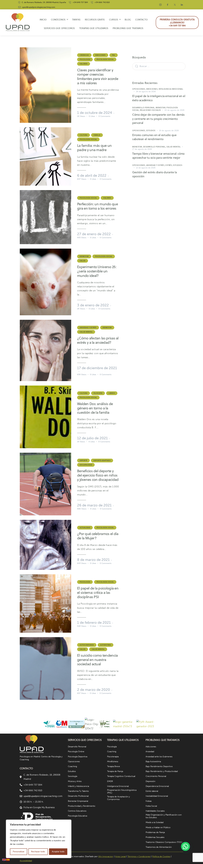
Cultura (83, 135)
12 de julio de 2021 (92, 438)
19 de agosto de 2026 (169, 130)
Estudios (150, 130)
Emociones (100, 55)
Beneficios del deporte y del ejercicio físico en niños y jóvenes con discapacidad (97, 475)
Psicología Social (105, 59)
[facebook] (167, 5)
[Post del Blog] (45, 85)
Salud (82, 260)
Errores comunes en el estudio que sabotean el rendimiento (154, 137)
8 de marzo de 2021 (93, 559)
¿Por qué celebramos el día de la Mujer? (97, 536)
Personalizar (18, 851)
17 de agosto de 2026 (142, 149)
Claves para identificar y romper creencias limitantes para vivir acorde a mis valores (97, 76)
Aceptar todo (58, 851)
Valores (84, 64)
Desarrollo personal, (144, 107)
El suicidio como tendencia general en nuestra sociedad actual (97, 659)
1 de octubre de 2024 (94, 112)
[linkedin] (182, 5)
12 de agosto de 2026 (146, 168)
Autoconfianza (87, 645)
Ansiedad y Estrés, (156, 165)
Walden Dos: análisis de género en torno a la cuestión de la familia (95, 408)
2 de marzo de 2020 (93, 689)
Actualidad (85, 527)
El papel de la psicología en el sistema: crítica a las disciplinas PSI (97, 592)
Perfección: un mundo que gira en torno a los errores (97, 206)
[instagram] (160, 5)
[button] (185, 846)
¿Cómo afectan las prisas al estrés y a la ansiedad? (98, 340)
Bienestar (84, 256)
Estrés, (169, 165)
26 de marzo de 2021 (94, 505)
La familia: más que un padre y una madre (94, 147)
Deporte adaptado (102, 460)
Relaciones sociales (150, 110)
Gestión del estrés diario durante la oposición (154, 174)
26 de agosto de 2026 (146, 91)
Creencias (84, 55)
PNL (113, 55)
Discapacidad (86, 465)
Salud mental (86, 332)
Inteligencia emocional (171, 89)
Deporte (83, 460)
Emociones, (152, 89)
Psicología (85, 59)
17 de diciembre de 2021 (97, 368)
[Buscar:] (158, 66)
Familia (97, 135)
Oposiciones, (139, 89)
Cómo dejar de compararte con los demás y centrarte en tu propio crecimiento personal (158, 119)
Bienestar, (161, 107)
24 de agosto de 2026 (174, 110)
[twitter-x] (175, 5)
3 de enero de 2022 (93, 305)
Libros (112, 393)
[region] (38, 839)
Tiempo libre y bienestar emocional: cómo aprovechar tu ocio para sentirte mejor (158, 156)
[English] (4, 859)
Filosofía (98, 393)
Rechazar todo (38, 851)
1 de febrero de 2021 (94, 622)
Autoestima (105, 645)
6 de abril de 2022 (91, 175)
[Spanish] (8, 859)
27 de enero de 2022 (94, 234)
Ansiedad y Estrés (88, 327)
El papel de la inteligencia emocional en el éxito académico (158, 98)
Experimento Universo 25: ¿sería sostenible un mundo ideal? (96, 271)
